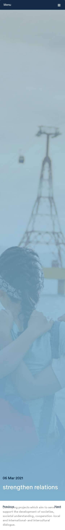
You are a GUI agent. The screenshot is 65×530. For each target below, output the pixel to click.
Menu (7, 4)
